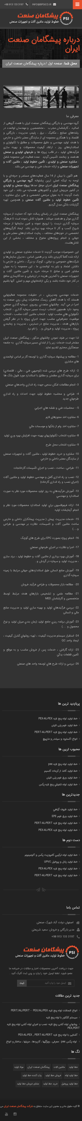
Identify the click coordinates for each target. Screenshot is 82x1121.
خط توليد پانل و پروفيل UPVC (60, 862)
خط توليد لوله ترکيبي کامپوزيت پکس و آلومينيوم (51, 855)
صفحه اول (55, 63)
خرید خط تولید (50, 1084)
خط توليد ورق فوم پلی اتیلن (61, 778)
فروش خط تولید (53, 1075)
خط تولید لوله (71, 1075)
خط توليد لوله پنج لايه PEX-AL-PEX (57, 718)
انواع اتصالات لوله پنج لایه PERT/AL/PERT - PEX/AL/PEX (44, 1010)
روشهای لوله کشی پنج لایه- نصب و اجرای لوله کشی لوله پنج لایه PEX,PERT (43, 1026)
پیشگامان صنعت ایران (39, 1067)
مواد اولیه (19, 1067)
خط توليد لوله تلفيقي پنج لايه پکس (58, 784)
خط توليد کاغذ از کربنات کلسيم (60, 771)
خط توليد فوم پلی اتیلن (64, 725)
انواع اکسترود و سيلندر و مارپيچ (60, 739)
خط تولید (73, 1067)
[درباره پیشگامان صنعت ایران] (41, 107)
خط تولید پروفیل (70, 1084)
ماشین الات (59, 1067)
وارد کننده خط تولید (31, 1075)
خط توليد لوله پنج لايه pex (62, 764)
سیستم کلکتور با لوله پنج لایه (61, 1017)
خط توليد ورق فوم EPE (64, 816)
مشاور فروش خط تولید (28, 1084)
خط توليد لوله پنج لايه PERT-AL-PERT (56, 732)
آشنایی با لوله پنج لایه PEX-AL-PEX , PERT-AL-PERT (47, 1035)
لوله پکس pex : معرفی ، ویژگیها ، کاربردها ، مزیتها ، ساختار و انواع (41, 1042)
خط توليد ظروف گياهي (65, 809)
